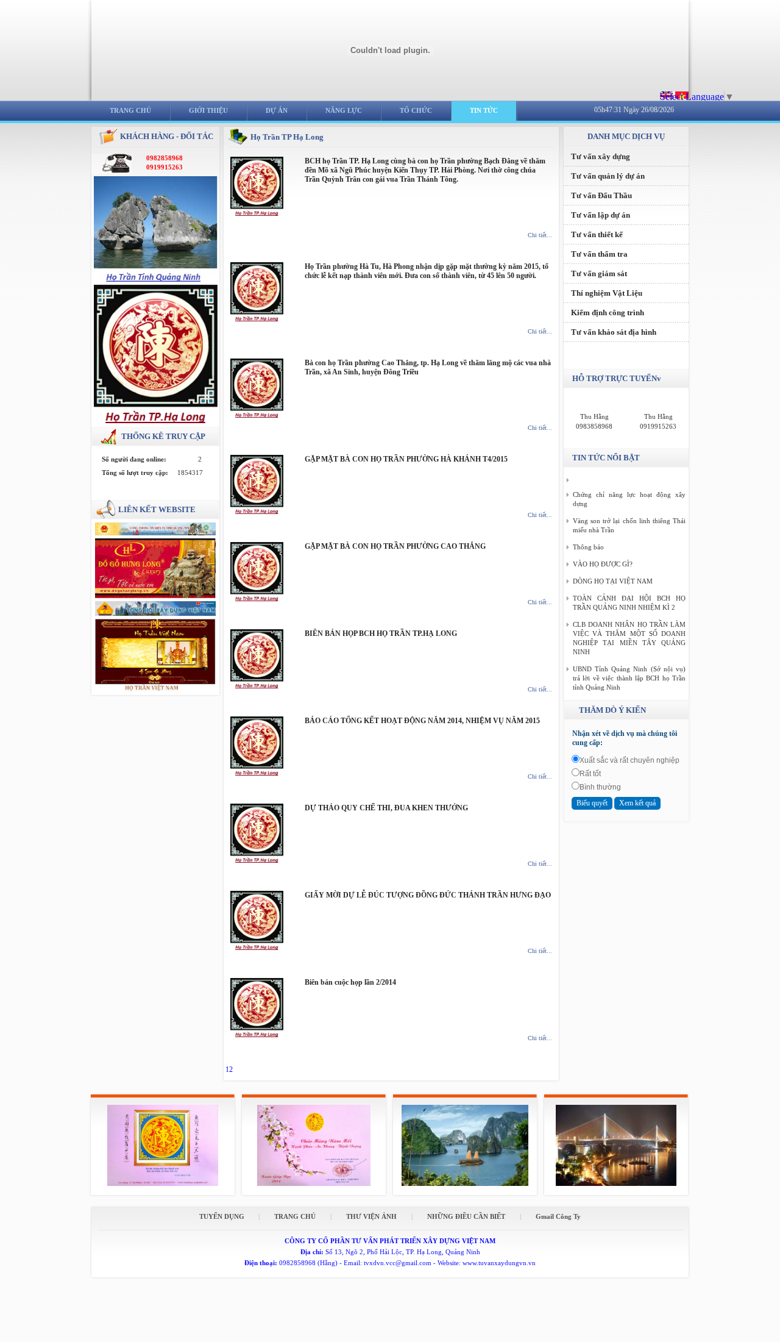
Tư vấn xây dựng (600, 156)
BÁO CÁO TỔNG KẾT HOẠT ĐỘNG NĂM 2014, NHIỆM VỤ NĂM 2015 (422, 720)
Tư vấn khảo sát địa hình (613, 332)
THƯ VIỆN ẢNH (371, 1216)
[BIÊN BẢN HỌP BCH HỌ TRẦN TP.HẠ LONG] (256, 686)
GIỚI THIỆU (208, 110)
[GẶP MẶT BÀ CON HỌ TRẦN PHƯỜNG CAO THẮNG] (256, 598)
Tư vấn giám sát (599, 273)
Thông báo (588, 547)
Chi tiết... (540, 235)
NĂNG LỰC (343, 110)
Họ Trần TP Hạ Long (287, 136)
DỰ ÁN (277, 110)
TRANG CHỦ (130, 110)
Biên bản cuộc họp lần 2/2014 (350, 982)
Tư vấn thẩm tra (599, 254)
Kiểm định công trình (607, 312)
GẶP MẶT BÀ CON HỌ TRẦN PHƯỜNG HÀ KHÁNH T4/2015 (406, 459)
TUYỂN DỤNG (222, 1216)
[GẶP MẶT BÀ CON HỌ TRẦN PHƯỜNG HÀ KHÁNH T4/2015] (256, 511)
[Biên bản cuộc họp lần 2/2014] (256, 1034)
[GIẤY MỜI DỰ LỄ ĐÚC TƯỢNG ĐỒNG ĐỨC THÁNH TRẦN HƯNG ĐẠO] (256, 947)
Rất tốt (590, 773)
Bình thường (600, 787)
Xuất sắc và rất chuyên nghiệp (629, 760)
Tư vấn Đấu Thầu (601, 195)
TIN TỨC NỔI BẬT (606, 457)
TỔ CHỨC (416, 110)
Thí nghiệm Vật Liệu (606, 293)
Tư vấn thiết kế (597, 234)
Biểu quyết (592, 803)
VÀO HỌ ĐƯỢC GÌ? (603, 564)
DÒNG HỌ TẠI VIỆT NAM (613, 581)
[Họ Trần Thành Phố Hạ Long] (156, 420)
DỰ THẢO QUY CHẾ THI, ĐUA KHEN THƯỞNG (386, 808)
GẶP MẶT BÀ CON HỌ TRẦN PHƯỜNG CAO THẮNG (395, 546)
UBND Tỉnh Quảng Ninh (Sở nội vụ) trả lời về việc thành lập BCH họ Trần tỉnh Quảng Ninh (629, 678)
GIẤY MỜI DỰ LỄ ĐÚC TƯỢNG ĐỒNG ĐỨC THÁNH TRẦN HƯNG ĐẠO (428, 895)
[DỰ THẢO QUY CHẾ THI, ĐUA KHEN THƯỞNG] (256, 860)
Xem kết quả (637, 803)
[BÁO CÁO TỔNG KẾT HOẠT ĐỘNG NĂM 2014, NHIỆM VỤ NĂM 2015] (256, 773)
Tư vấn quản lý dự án (608, 175)
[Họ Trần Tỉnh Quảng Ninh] (156, 279)
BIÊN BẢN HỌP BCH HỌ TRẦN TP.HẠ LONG (381, 633)
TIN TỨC (484, 110)
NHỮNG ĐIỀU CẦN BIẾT (466, 1216)
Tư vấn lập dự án (600, 215)
